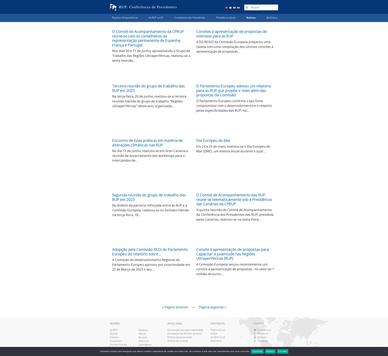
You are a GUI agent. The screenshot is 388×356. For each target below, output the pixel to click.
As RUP (114, 330)
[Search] (247, 7)
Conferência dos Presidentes (189, 18)
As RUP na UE (156, 18)
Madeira (143, 330)
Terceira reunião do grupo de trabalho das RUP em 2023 (148, 88)
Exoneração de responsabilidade (185, 330)
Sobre (214, 334)
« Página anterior (175, 307)
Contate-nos (264, 330)
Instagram (263, 341)
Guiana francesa (118, 345)
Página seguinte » (212, 307)
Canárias (114, 337)
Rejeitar (270, 351)
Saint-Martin (145, 345)
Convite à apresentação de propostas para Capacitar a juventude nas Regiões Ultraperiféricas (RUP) (232, 254)
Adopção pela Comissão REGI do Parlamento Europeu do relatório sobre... (150, 251)
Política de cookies (177, 341)
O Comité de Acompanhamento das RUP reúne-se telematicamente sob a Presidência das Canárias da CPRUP (234, 199)
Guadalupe (116, 341)
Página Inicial (218, 330)
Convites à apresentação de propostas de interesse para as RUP (231, 34)
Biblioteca (271, 18)
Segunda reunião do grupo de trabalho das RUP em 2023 (149, 197)
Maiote (142, 334)
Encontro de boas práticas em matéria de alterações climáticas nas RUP (147, 142)
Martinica (144, 341)
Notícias (251, 18)
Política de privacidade (179, 337)
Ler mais (283, 351)
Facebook (263, 334)
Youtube (262, 337)
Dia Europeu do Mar (213, 140)
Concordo (257, 351)
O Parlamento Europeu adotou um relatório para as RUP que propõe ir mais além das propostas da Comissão (233, 90)
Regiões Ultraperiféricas (125, 18)
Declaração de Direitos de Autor (184, 334)
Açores (113, 334)
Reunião (143, 337)
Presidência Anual (225, 18)
